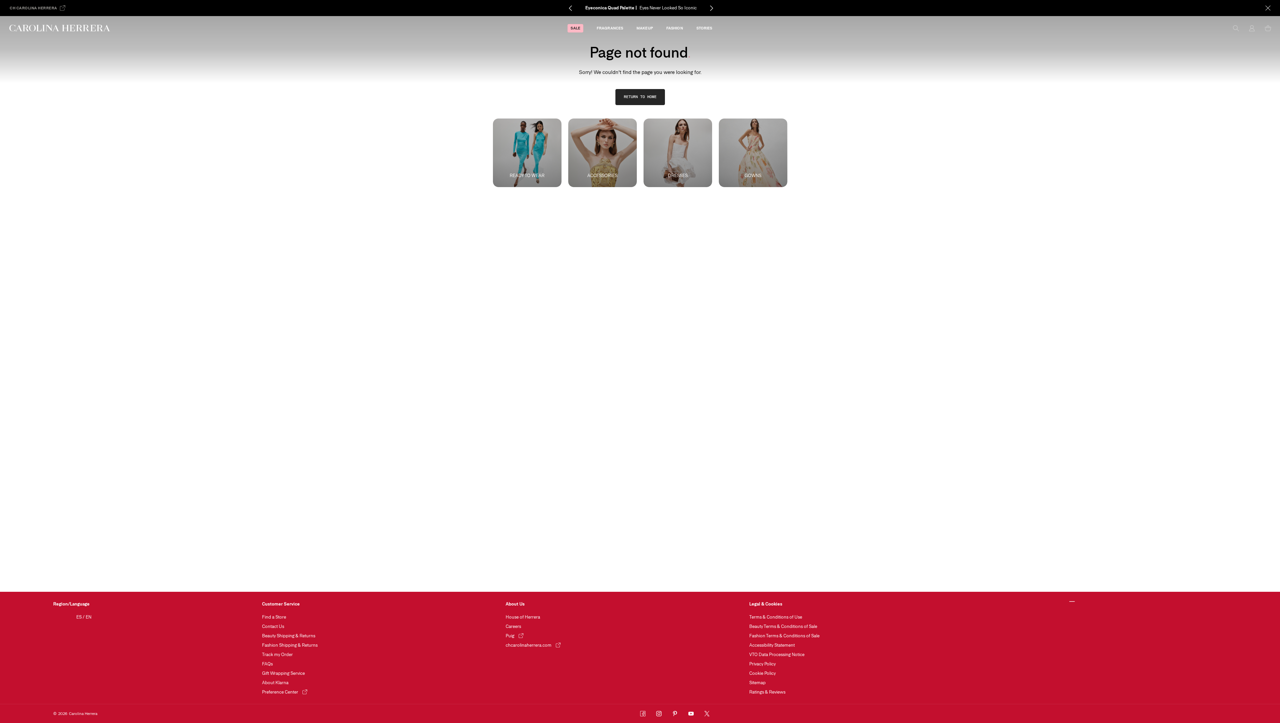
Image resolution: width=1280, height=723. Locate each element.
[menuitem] (575, 28)
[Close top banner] (1268, 8)
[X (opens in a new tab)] (707, 713)
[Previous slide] (570, 8)
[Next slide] (711, 8)
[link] (640, 97)
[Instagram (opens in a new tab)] (659, 713)
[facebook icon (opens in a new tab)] (643, 713)
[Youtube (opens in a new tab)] (691, 713)
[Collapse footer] (1072, 601)
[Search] (1236, 28)
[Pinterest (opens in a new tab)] (675, 713)
